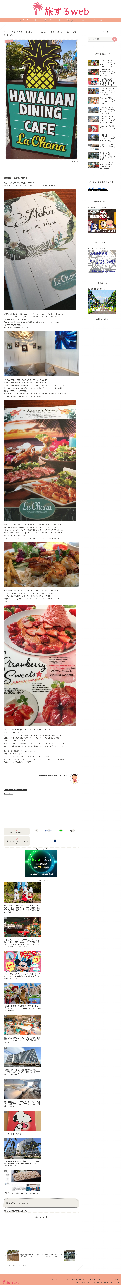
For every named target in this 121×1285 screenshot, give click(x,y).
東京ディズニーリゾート (53, 1279)
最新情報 (74, 1279)
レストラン (24, 790)
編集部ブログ (83, 1279)
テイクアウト (9, 793)
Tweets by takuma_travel (97, 188)
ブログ (16, 790)
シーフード (8, 790)
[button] (73, 831)
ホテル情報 (66, 1279)
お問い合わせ (93, 1279)
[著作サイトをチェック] (55, 840)
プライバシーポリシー (105, 1279)
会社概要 (116, 1279)
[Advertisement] (41, 170)
